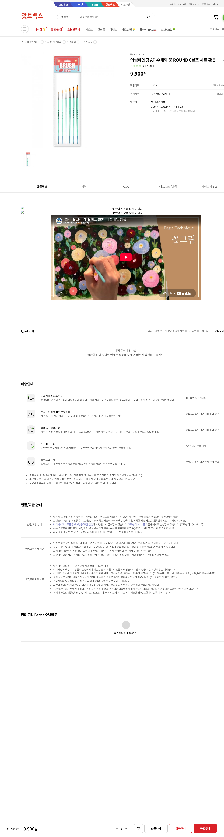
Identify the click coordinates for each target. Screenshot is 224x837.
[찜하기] (138, 828)
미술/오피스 (33, 42)
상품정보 (42, 186)
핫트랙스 (65, 17)
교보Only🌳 (168, 29)
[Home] (22, 42)
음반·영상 (56, 29)
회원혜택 (193, 4)
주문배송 (206, 4)
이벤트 (113, 29)
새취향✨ (40, 29)
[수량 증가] (126, 829)
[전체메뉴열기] (25, 29)
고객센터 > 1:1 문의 (138, 524)
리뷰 (84, 186)
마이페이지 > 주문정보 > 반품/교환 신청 (73, 524)
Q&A (126, 186)
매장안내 (216, 4)
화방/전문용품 (54, 42)
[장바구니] (216, 17)
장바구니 (181, 828)
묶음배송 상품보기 (187, 111)
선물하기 (156, 828)
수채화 (72, 42)
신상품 (101, 29)
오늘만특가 (73, 29)
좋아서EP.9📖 (148, 29)
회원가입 (173, 4)
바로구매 (205, 828)
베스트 (89, 29)
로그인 (183, 4)
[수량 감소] (116, 829)
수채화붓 (88, 42)
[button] (142, 65)
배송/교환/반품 (168, 186)
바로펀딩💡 (128, 29)
